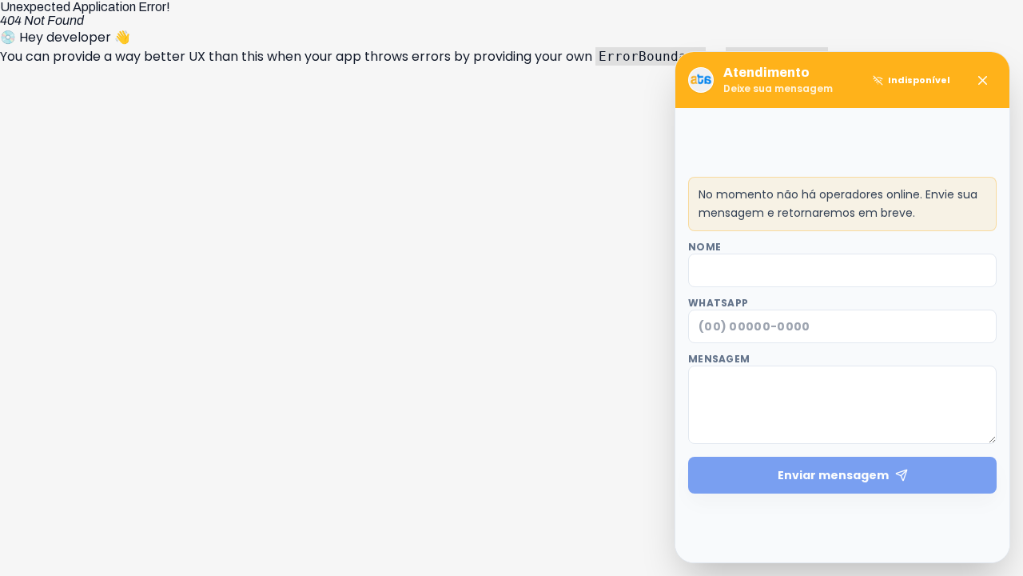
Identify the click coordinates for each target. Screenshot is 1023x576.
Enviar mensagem (833, 475)
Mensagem (719, 359)
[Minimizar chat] (982, 80)
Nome (704, 247)
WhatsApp (718, 303)
